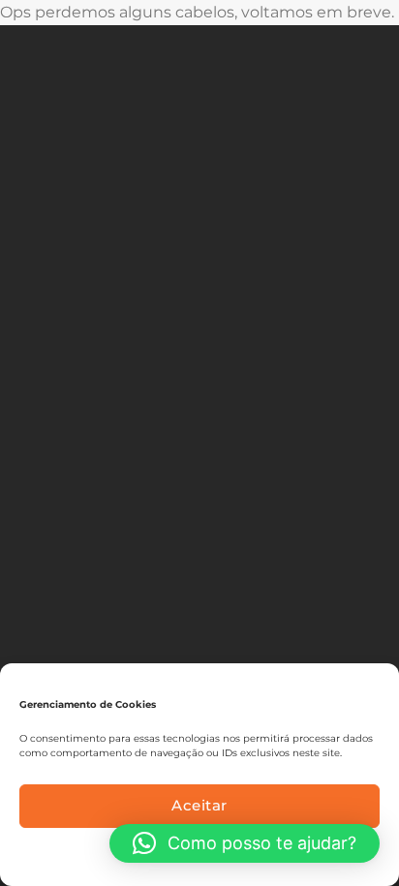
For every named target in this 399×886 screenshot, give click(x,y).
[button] (244, 843)
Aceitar (199, 805)
